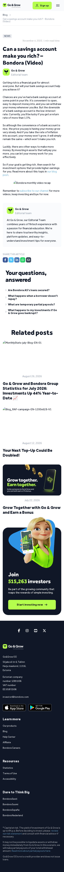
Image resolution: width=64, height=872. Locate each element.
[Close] (58, 5)
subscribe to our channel (34, 190)
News (7, 36)
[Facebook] (5, 259)
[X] (11, 259)
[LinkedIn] (16, 259)
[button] (32, 291)
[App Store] (14, 707)
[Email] (28, 259)
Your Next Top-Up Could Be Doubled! (27, 453)
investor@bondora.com (14, 696)
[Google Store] (40, 707)
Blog (5, 15)
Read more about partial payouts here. (31, 850)
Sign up (44, 5)
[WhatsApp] (22, 259)
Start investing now (30, 604)
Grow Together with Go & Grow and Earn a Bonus (32, 510)
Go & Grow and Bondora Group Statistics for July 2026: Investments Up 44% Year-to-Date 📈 (30, 390)
